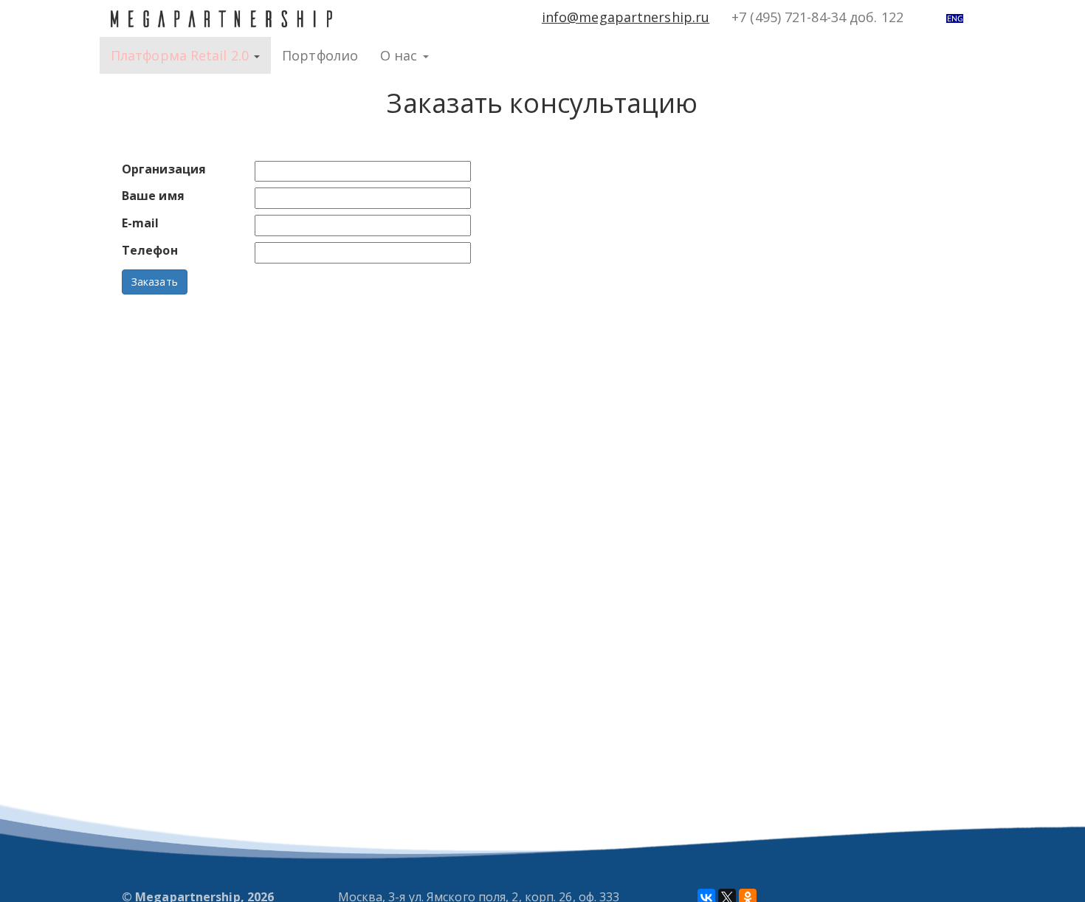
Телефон (150, 250)
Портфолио (320, 55)
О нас (400, 55)
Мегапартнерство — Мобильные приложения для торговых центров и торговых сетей (221, 18)
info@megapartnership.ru (625, 17)
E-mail (140, 223)
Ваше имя (153, 195)
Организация (164, 169)
